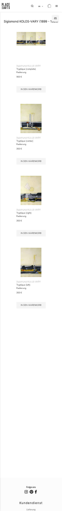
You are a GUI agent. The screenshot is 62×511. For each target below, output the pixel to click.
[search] (32, 6)
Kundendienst (31, 503)
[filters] (55, 18)
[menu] (56, 6)
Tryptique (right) (23, 213)
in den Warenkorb (31, 89)
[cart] (49, 6)
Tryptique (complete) (26, 69)
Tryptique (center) (24, 141)
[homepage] (6, 6)
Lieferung (31, 509)
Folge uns (31, 487)
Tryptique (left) (23, 285)
